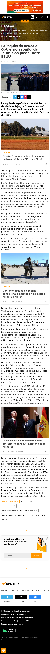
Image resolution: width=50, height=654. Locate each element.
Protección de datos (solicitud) (13, 621)
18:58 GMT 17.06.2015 (9, 61)
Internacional (14, 501)
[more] (46, 164)
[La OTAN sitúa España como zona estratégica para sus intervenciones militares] (25, 422)
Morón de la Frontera (38, 515)
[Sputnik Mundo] (7, 18)
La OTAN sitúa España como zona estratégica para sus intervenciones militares (24, 443)
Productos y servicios (9, 614)
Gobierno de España (8, 506)
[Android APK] (8, 631)
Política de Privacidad (9, 617)
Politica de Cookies (26, 617)
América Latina (7, 590)
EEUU (23, 501)
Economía (36, 590)
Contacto (22, 614)
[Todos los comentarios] (3, 650)
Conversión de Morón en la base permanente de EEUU (20, 510)
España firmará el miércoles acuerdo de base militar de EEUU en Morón (24, 157)
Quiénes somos (7, 611)
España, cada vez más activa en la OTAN (15, 515)
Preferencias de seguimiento (12, 624)
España (6, 152)
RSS (27, 621)
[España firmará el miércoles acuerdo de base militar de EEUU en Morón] (25, 134)
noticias (4, 520)
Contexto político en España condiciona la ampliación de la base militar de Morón (24, 293)
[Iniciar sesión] (36, 17)
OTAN (30, 501)
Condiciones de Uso (22, 611)
